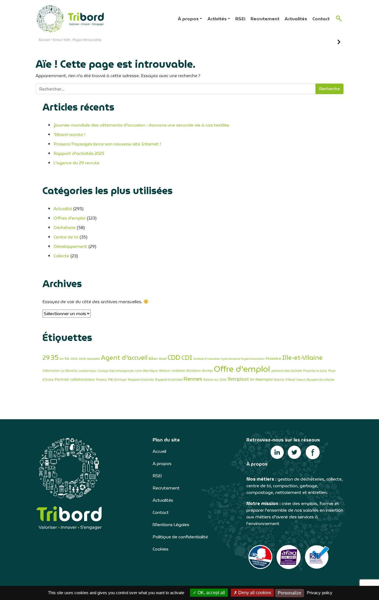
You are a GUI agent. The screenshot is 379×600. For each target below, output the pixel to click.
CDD (174, 357)
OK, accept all (210, 592)
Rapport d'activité (141, 379)
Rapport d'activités (169, 379)
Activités (217, 18)
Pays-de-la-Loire (315, 370)
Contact (321, 18)
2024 (74, 359)
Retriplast (238, 379)
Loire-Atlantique (146, 370)
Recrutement (265, 18)
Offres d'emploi (69, 218)
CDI (186, 357)
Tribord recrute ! (69, 134)
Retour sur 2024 (215, 379)
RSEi (240, 18)
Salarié (279, 379)
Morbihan (193, 370)
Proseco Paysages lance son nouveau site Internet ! (107, 143)
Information (51, 370)
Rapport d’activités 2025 (79, 153)
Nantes (207, 370)
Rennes (193, 379)
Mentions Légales (171, 524)
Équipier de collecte (320, 379)
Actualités (296, 18)
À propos (188, 18)
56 (67, 358)
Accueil (44, 39)
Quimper (120, 379)
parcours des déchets (286, 370)
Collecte (61, 255)
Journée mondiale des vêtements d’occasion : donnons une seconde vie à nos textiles (141, 125)
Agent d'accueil (124, 358)
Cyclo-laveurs (230, 359)
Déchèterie (64, 227)
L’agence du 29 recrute (76, 162)
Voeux (301, 379)
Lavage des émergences (116, 370)
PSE (110, 379)
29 (46, 358)
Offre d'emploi (242, 368)
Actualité (63, 208)
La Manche (69, 370)
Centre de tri (66, 237)
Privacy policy (319, 592)
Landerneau (88, 370)
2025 (82, 359)
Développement (70, 246)
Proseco (101, 379)
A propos (162, 463)
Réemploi (264, 379)
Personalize (289, 593)
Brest (162, 359)
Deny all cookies (254, 592)
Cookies (160, 549)
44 (62, 359)
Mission (164, 370)
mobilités (178, 370)
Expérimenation (253, 359)
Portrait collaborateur (75, 379)
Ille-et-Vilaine (302, 358)
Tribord (290, 379)
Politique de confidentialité (180, 536)
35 (55, 357)
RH (252, 379)
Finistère (273, 358)
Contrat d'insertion (206, 359)
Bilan (153, 358)
